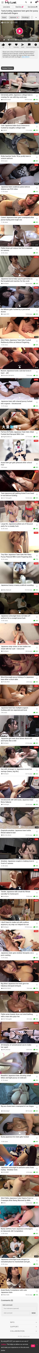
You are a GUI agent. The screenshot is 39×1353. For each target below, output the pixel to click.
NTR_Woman (6, 1049)
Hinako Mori (6, 682)
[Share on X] (35, 22)
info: (12, 1322)
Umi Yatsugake (7, 498)
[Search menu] (26, 2)
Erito (4, 1203)
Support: (14, 1327)
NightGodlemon (7, 436)
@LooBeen (25, 57)
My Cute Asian (7, 835)
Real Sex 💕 (19, 7)
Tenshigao (6, 804)
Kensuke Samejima (8, 375)
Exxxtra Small (7, 99)
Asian (4, 17)
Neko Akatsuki (7, 590)
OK (33, 1346)
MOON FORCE (7, 988)
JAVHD (5, 130)
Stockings (25, 17)
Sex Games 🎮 (32, 7)
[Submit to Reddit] (30, 22)
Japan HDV (6, 314)
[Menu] (31, 2)
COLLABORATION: (17, 1331)
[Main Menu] (2, 2)
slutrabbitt (6, 1172)
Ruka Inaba (6, 1294)
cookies (3, 1344)
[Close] (37, 1345)
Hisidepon (6, 283)
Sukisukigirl (6, 1111)
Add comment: (8, 1305)
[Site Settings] (36, 2)
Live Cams (6, 7)
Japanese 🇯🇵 (14, 17)
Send (34, 1313)
